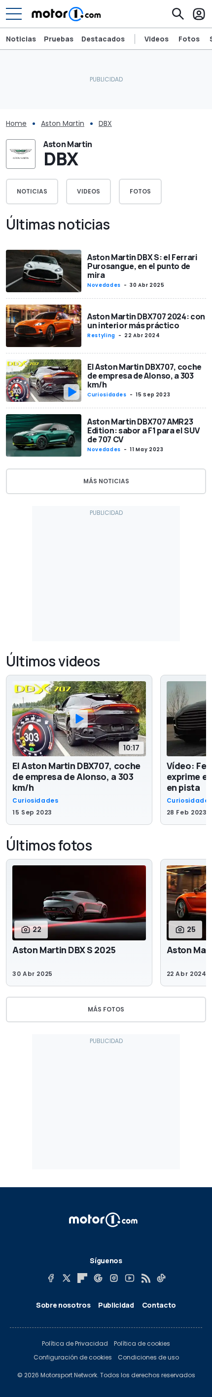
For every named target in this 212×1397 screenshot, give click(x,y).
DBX (105, 123)
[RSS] (145, 1278)
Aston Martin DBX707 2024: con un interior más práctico (146, 321)
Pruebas (58, 38)
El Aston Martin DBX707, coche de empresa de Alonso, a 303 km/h (144, 375)
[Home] (66, 14)
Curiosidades (107, 394)
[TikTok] (161, 1278)
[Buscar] (178, 14)
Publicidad (116, 1305)
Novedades (104, 285)
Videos (156, 39)
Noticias (21, 38)
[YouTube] (130, 1278)
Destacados (103, 38)
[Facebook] (51, 1278)
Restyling (101, 335)
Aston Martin (62, 123)
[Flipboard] (82, 1278)
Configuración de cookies (73, 1357)
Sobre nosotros (63, 1305)
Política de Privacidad (75, 1344)
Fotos (189, 39)
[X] (66, 1278)
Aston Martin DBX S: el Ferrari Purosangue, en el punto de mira (142, 266)
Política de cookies (142, 1344)
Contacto (159, 1305)
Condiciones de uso (148, 1357)
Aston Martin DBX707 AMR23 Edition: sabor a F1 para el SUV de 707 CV (143, 430)
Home (16, 123)
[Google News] (98, 1278)
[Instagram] (114, 1278)
